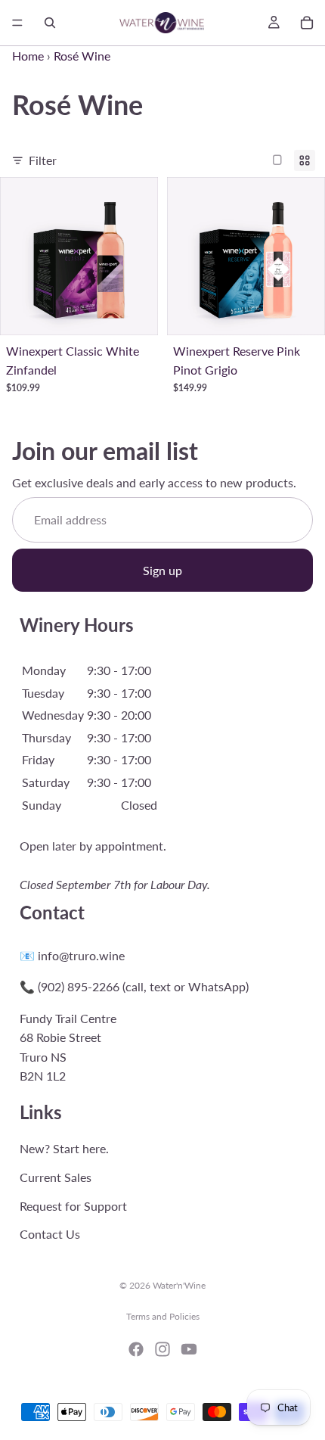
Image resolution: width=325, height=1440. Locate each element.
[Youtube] (189, 1349)
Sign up (162, 569)
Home (28, 55)
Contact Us (50, 1234)
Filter (43, 160)
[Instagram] (162, 1349)
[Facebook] (136, 1349)
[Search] (50, 22)
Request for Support (73, 1205)
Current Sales (55, 1177)
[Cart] (306, 22)
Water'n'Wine (179, 1285)
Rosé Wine (82, 55)
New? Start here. (64, 1148)
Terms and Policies (163, 1316)
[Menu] (17, 22)
